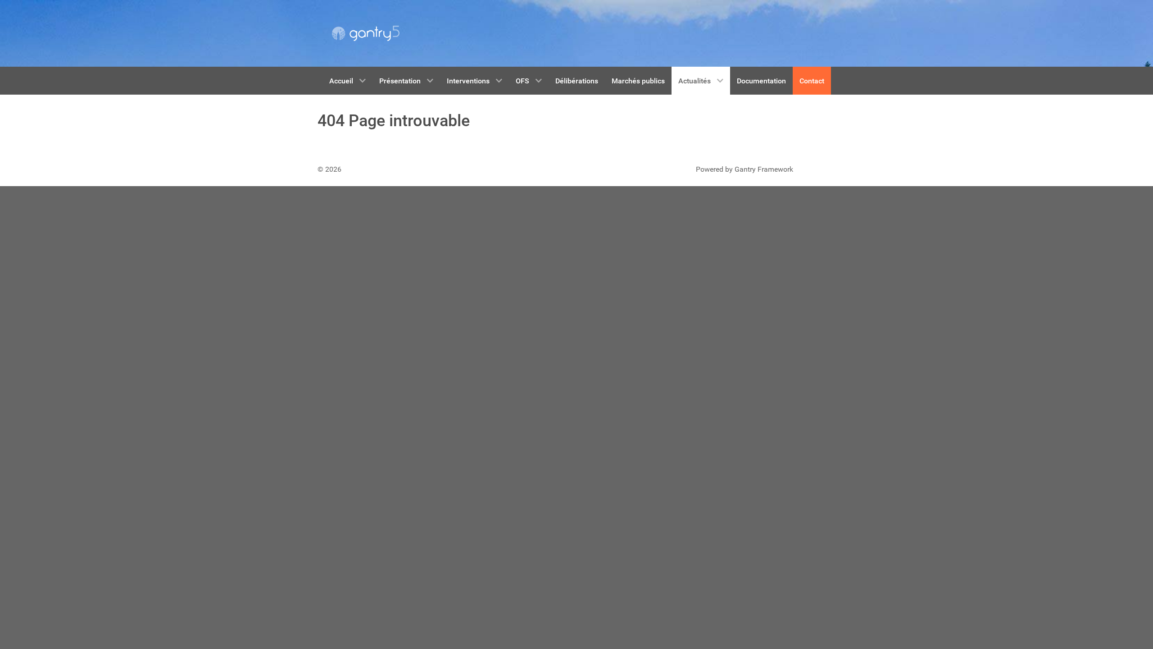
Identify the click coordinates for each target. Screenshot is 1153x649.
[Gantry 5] (365, 33)
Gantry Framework (764, 169)
